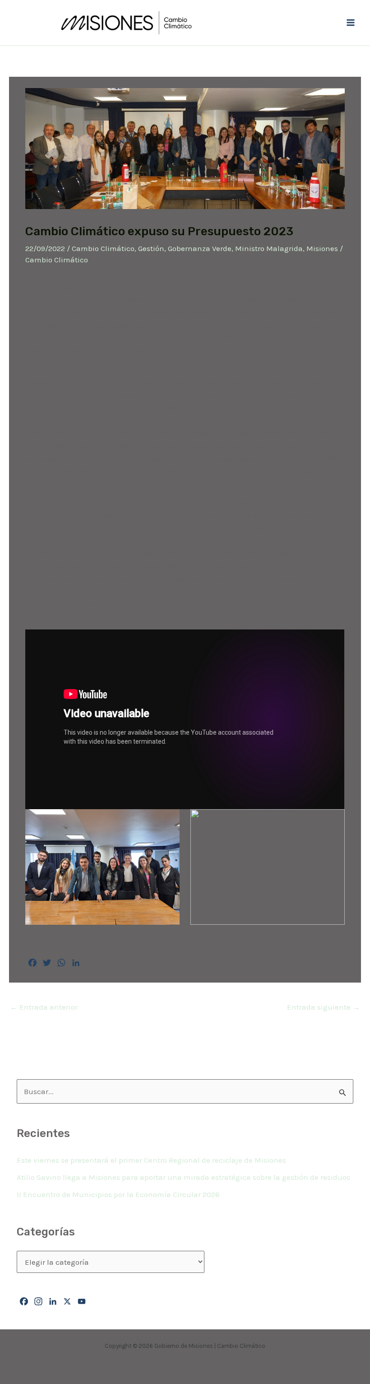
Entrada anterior (44, 1006)
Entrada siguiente (323, 1006)
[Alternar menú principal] (351, 23)
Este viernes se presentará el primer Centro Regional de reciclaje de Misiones (151, 1160)
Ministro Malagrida (269, 248)
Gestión (151, 248)
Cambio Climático (103, 248)
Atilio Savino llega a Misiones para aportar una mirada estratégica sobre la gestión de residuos (183, 1177)
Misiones (322, 248)
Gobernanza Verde (199, 248)
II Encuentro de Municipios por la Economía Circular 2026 (118, 1194)
